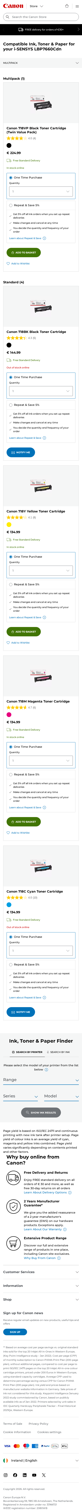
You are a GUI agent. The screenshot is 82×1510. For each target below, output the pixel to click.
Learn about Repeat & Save (25, 238)
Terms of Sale (12, 1424)
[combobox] (41, 17)
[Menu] (77, 6)
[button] (46, 1069)
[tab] (27, 1052)
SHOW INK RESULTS (43, 1112)
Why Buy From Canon (40, 1258)
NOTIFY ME (23, 452)
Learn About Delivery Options (45, 1192)
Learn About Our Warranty (43, 1229)
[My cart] (67, 6)
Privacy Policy (38, 1424)
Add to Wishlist (20, 263)
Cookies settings (49, 1432)
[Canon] (13, 6)
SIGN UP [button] (15, 1331)
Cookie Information (17, 1432)
